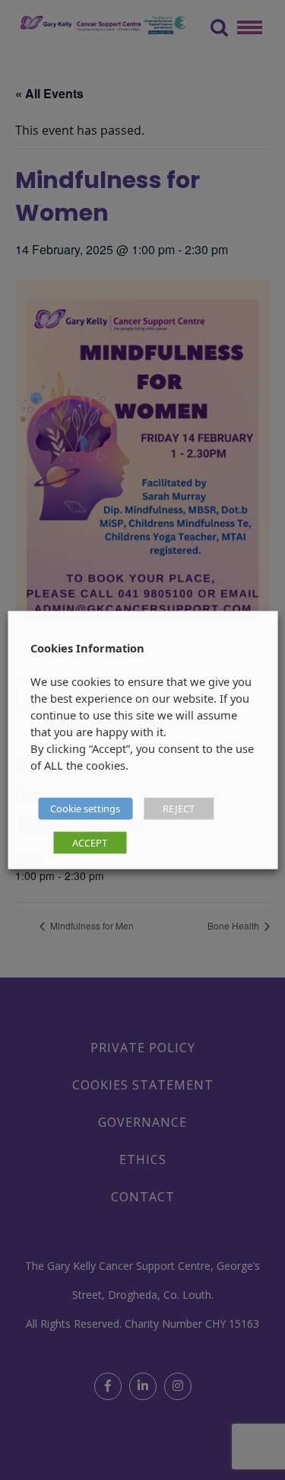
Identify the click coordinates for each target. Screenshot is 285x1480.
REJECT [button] (179, 808)
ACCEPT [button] (89, 843)
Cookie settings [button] (85, 808)
